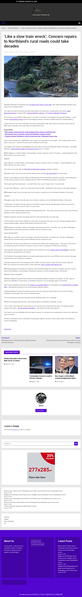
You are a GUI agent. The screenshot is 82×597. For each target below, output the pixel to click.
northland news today (38, 544)
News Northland (24, 52)
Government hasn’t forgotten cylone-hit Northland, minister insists (28, 134)
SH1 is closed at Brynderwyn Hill (51, 264)
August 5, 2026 (35, 381)
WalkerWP (59, 594)
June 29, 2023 (15, 52)
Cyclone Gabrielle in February (57, 113)
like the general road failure (26, 308)
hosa (6, 52)
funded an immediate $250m (39, 285)
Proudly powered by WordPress (29, 594)
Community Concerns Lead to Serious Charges (41, 377)
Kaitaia (6, 519)
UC (5, 523)
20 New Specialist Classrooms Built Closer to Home (15, 360)
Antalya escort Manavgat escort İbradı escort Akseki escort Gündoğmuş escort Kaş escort (32, 498)
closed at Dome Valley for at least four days (24, 149)
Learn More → (41, 410)
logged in (15, 429)
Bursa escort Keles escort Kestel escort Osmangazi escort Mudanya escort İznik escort (31, 502)
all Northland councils (16, 119)
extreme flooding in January (35, 113)
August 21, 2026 (9, 364)
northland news (36, 541)
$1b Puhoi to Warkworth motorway (35, 169)
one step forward (51, 173)
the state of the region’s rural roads (40, 104)
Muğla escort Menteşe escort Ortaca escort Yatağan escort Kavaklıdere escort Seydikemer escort (35, 494)
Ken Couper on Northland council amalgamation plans (65, 377)
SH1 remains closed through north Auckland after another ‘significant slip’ (30, 132)
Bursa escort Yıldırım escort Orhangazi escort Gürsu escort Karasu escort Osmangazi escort (33, 491)
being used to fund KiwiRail (59, 250)
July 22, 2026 (60, 381)
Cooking (6, 517)
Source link (7, 329)
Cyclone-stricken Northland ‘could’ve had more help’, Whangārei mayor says (31, 136)
